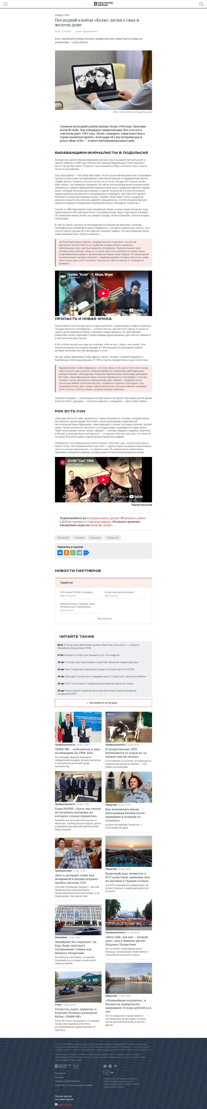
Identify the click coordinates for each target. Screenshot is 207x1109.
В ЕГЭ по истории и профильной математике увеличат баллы (95, 683)
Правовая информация (67, 1081)
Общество (62, 15)
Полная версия (63, 1096)
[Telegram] (79, 552)
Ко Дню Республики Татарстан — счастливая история (125, 818)
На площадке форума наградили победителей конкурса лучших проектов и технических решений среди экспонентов (77, 757)
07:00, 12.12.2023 (63, 31)
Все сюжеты (105, 618)
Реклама (59, 1077)
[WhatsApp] (73, 552)
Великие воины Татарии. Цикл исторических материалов (77, 606)
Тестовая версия (64, 1099)
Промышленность (65, 744)
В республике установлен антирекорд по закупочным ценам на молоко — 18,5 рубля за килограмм (128, 757)
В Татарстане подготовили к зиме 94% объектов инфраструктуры (97, 662)
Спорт (58, 1004)
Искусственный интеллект (119, 594)
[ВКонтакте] (60, 552)
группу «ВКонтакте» (122, 518)
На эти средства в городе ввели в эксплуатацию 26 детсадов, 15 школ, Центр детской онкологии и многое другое (128, 1012)
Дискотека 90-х (90, 31)
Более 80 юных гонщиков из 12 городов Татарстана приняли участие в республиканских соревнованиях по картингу (77, 1019)
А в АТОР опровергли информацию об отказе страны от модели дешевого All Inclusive (127, 882)
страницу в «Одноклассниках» (91, 521)
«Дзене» (107, 525)
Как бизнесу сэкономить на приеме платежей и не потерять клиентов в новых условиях (76, 952)
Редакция (60, 1073)
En (111, 1072)
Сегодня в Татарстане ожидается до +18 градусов (88, 655)
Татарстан (113, 537)
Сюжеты (66, 582)
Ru (106, 1072)
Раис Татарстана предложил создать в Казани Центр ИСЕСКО (95, 669)
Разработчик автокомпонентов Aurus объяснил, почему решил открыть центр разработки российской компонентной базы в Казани (78, 819)
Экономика (61, 937)
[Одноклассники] (66, 552)
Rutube (94, 525)
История (79, 537)
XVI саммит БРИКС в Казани (76, 594)
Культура (95, 537)
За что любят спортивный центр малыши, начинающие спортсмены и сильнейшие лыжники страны (126, 945)
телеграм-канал (97, 518)
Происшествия (63, 870)
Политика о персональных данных (74, 1085)
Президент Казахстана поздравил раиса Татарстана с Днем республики (101, 676)
